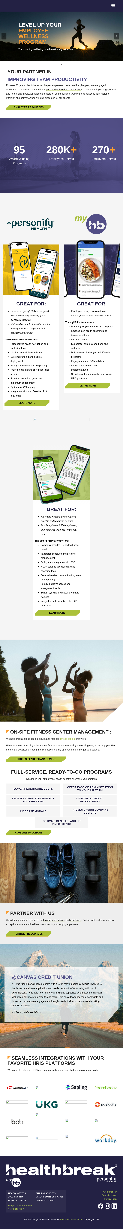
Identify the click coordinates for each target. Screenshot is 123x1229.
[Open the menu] (113, 5)
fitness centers (67, 739)
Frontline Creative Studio (71, 1219)
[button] (2, 994)
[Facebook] (101, 1206)
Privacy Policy (110, 1199)
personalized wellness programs (63, 89)
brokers (47, 920)
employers (75, 920)
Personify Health (109, 1195)
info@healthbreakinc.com (20, 1205)
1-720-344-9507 (16, 1209)
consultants (58, 920)
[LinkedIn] (114, 1206)
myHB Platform (110, 1192)
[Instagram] (107, 1206)
